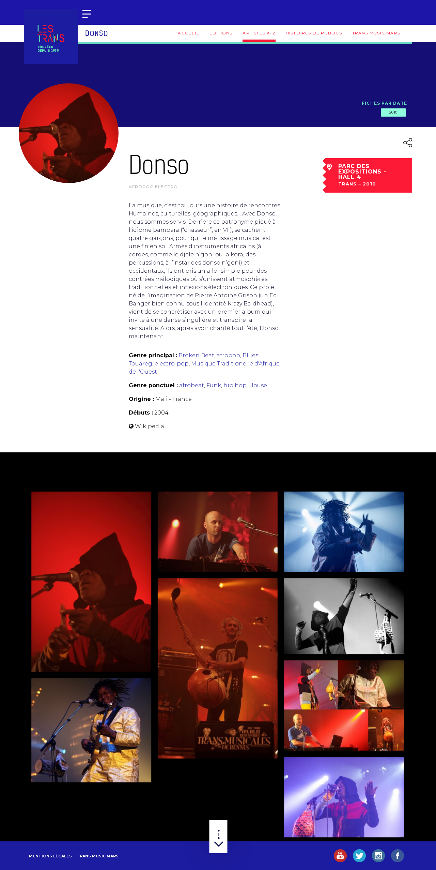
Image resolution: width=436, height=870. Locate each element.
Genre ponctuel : (153, 385)
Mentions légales (50, 856)
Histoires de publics (314, 32)
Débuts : (141, 412)
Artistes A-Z (259, 32)
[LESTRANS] (51, 36)
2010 (393, 112)
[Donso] (91, 582)
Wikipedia (149, 426)
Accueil (188, 32)
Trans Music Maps (376, 32)
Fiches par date (384, 103)
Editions (221, 32)
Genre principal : (153, 355)
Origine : (141, 399)
